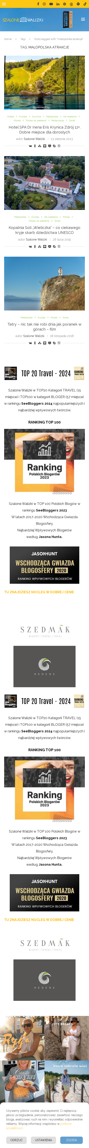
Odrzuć (16, 1140)
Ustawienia (43, 1140)
